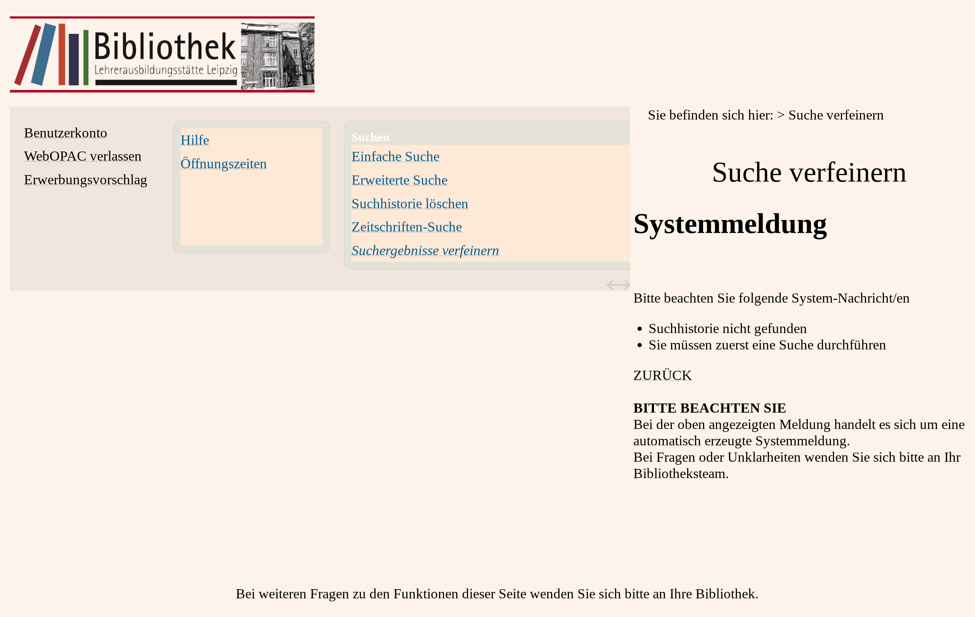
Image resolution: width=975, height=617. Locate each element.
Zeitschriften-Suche (407, 226)
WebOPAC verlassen (83, 156)
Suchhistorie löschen (410, 203)
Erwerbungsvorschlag (85, 179)
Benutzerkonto (65, 132)
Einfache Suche (396, 156)
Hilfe (195, 140)
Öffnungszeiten (224, 163)
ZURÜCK (662, 375)
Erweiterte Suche (400, 180)
